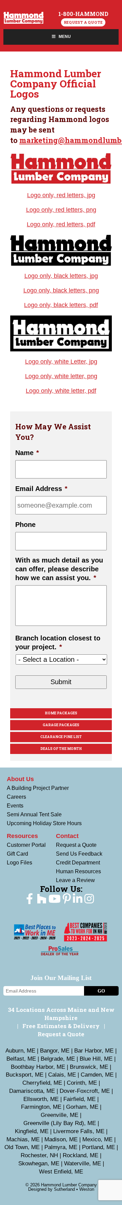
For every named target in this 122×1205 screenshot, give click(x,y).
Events (15, 806)
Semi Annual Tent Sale (34, 814)
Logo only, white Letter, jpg (61, 361)
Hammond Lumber (23, 18)
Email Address (41, 488)
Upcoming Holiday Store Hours (44, 823)
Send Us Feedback (79, 854)
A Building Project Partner (38, 788)
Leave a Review (75, 880)
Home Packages (61, 713)
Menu (65, 36)
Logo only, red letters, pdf (61, 224)
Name (27, 452)
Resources (22, 836)
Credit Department (78, 862)
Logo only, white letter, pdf (61, 390)
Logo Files (19, 862)
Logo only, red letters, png (61, 209)
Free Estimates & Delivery (61, 1026)
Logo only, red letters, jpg (61, 195)
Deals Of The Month (61, 749)
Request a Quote (83, 22)
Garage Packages (61, 725)
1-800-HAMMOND (83, 14)
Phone (25, 524)
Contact (67, 836)
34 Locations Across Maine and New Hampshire (61, 1014)
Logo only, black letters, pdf (61, 305)
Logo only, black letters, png (61, 290)
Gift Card (17, 854)
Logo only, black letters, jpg (61, 275)
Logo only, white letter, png (61, 376)
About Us (20, 779)
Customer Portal (26, 845)
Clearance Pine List (61, 737)
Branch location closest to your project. (57, 642)
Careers (16, 797)
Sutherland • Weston (74, 1189)
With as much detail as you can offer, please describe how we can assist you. (59, 568)
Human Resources (78, 871)
